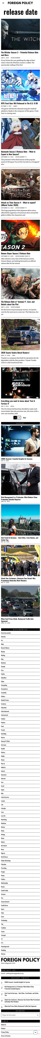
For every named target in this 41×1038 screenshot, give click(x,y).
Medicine (3, 823)
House (2, 760)
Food (2, 726)
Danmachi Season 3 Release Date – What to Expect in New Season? (18, 152)
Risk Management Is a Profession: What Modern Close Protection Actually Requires (19, 498)
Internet (3, 778)
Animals (3, 636)
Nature (3, 842)
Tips (2, 924)
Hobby (2, 756)
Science (3, 894)
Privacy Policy (5, 1032)
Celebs (3, 674)
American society (6, 633)
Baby (2, 644)
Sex (2, 898)
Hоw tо (3, 763)
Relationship (4, 883)
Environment (4, 715)
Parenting (3, 868)
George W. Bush (5, 741)
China (2, 681)
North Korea (4, 857)
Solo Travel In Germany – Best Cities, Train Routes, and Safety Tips (19, 539)
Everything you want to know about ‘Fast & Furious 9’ (18, 402)
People (3, 872)
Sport (2, 909)
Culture (3, 696)
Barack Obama (5, 648)
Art (2, 640)
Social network (5, 901)
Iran (2, 782)
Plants (2, 875)
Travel (2, 931)
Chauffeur (4, 677)
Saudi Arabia (4, 890)
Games (15, 106)
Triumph (3, 935)
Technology (4, 920)
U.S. (2, 943)
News (26, 256)
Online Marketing (5, 860)
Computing (4, 685)
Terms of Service (5, 1036)
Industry (3, 767)
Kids (2, 793)
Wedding (3, 950)
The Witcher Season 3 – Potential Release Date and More (19, 53)
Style (2, 913)
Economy (3, 704)
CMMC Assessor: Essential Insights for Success (16, 459)
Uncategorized (5, 946)
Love (2, 812)
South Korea (4, 905)
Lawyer (3, 801)
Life (2, 804)
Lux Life (3, 816)
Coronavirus (4, 689)
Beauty (3, 651)
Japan (2, 789)
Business (3, 663)
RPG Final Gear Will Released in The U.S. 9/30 (19, 103)
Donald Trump (5, 700)
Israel (2, 786)
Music (2, 838)
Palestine (3, 864)
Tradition (3, 928)
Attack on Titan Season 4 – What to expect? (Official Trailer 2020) (18, 203)
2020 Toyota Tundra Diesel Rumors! (15, 352)
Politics (3, 879)
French (3, 730)
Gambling (3, 733)
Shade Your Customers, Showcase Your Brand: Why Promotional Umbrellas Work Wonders (18, 579)
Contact (3, 1028)
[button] (38, 1015)
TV (26, 157)
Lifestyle (3, 808)
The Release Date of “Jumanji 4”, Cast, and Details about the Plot (18, 303)
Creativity (3, 692)
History (3, 752)
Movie (12, 406)
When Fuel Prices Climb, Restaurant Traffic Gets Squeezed (17, 620)
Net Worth (4, 845)
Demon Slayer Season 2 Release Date (15, 253)
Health (3, 748)
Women (3, 954)
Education (3, 707)
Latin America (5, 797)
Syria (2, 916)
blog (2, 659)
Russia (3, 887)
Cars (13, 355)
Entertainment (15, 58)
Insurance (3, 775)
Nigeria (3, 853)
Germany (3, 745)
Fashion (3, 719)
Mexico (3, 827)
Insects (3, 771)
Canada (3, 666)
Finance (3, 722)
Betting (3, 655)
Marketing (4, 819)
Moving (3, 834)
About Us (3, 1024)
